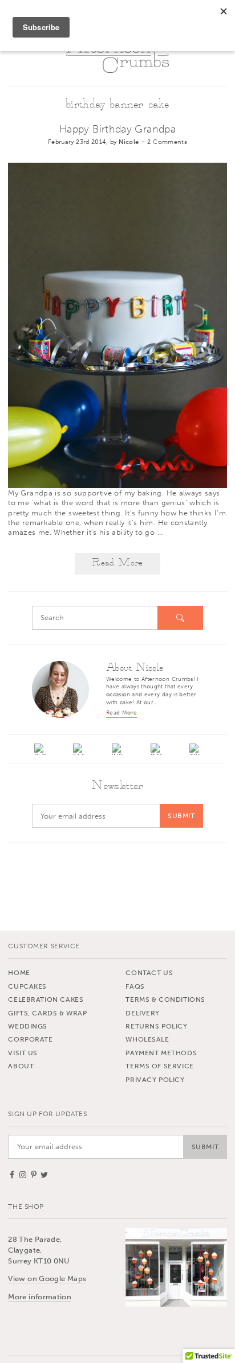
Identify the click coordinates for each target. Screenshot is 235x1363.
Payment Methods (161, 1053)
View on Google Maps (47, 1278)
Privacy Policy (154, 1080)
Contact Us (149, 973)
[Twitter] (195, 749)
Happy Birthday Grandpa (117, 129)
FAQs (134, 986)
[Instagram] (117, 749)
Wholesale (147, 1039)
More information (39, 1296)
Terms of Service (159, 1066)
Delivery (142, 1013)
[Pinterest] (156, 749)
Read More (117, 562)
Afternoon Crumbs (117, 55)
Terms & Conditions (165, 999)
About (21, 1066)
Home (19, 973)
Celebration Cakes (45, 999)
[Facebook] (78, 749)
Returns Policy (156, 1026)
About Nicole (134, 668)
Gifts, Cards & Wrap (47, 1013)
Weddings (27, 1026)
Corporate (30, 1039)
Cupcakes (27, 986)
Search (180, 618)
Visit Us (23, 1053)
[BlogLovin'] (40, 749)
